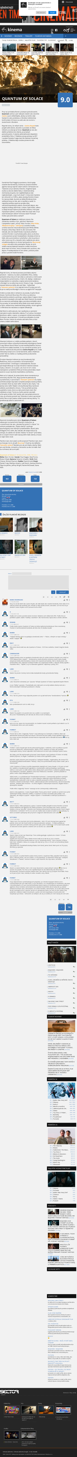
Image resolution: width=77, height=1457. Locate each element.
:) (53, 592)
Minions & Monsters (59, 1154)
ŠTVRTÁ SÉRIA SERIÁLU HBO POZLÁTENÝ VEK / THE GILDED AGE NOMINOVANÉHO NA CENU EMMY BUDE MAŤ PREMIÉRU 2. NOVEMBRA (61, 1055)
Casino (4, 116)
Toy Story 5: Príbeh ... (60, 1113)
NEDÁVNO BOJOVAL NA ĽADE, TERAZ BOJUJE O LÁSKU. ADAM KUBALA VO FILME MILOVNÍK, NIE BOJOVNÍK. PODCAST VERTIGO (61, 1214)
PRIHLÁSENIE (69, 2)
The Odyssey (57, 1146)
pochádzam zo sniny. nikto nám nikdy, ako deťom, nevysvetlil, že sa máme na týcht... (60, 1357)
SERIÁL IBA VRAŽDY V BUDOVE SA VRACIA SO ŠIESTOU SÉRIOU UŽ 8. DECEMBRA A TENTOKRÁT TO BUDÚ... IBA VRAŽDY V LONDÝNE (60, 1046)
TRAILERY (28, 36)
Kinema (7, 475)
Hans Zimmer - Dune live (11, 1442)
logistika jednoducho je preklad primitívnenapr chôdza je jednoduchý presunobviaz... (61, 1332)
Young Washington (59, 1160)
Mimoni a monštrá (59, 1106)
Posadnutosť (57, 1117)
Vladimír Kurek (32, 472)
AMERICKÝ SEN (20, 555)
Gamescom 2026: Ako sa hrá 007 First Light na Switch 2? (28, 1418)
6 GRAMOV (4, 533)
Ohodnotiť (21, 484)
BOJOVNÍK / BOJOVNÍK (33, 534)
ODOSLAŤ (62, 592)
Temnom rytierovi (8, 287)
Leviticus (56, 1194)
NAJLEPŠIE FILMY (30, 40)
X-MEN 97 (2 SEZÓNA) (55, 1011)
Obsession (56, 1164)
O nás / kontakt (33, 1452)
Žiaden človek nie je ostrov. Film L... (66, 53)
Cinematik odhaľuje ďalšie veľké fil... (37, 53)
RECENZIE (18, 36)
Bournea (21, 443)
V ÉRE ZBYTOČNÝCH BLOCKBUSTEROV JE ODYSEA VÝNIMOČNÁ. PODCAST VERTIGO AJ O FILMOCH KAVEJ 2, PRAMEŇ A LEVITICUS (61, 1260)
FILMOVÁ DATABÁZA (43, 36)
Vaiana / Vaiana (58, 1199)
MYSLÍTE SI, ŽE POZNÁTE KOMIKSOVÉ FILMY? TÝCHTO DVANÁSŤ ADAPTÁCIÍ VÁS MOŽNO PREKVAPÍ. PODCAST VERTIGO (61, 1248)
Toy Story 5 (57, 1152)
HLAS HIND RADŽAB (54, 1313)
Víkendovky (42, 1417)
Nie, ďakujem (41, 13)
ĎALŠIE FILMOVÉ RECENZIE (14, 514)
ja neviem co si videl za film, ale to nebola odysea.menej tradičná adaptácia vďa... (59, 1374)
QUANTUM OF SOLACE (12, 490)
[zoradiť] (68, 597)
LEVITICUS (51, 965)
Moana (55, 1148)
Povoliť (52, 13)
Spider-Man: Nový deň (60, 1100)
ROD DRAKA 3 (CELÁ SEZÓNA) (58, 1006)
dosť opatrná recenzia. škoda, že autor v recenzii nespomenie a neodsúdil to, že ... (59, 1315)
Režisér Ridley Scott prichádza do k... (8, 53)
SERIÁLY (20, 40)
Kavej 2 (55, 1104)
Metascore (21, 475)
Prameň (55, 1201)
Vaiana (55, 1110)
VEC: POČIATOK (53, 1324)
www (9, 501)
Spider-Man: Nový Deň (60, 1192)
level (4, 605)
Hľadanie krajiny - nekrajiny (12, 226)
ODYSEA (50, 1378)
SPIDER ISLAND (53, 1307)
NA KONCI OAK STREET (5, 556)
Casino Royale (30, 126)
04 (56, 597)
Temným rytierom (27, 380)
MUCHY (17, 533)
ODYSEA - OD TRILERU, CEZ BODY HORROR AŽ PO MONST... (59, 1370)
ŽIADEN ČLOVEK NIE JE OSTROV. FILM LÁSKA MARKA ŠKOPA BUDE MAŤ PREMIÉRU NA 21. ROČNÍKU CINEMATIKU (60, 1071)
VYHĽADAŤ (61, 40)
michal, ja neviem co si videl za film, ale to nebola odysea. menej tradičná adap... (59, 1380)
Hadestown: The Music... (61, 1150)
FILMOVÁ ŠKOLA (12, 40)
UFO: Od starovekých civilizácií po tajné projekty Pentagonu (29, 1443)
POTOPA (51, 1355)
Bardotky (56, 1115)
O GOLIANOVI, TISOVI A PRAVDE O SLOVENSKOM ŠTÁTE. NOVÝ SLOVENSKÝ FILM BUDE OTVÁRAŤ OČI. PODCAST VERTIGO (61, 1237)
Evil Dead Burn (57, 1156)
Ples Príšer (35, 223)
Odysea (55, 1102)
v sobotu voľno (52, 1321)
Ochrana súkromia (8, 1452)
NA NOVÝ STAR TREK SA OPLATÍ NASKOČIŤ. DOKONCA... (58, 1362)
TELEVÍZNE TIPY (42, 40)
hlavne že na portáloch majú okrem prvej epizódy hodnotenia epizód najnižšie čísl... (60, 1366)
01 (43, 597)
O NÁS (71, 40)
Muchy (55, 1197)
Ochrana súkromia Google (21, 1452)
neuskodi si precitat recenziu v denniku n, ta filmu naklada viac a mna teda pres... (60, 1351)
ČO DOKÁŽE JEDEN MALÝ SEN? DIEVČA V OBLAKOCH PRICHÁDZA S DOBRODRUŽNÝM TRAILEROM (61, 1063)
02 (47, 597)
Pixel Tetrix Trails (9, 1417)
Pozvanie (56, 1119)
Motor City (56, 1162)
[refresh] (64, 597)
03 (52, 597)
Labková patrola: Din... (60, 1108)
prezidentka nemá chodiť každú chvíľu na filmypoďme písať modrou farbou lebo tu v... (60, 1326)
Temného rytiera (6, 445)
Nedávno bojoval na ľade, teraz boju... (52, 53)
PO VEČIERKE (52, 975)
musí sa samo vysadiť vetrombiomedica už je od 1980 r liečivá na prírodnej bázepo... (60, 1345)
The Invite (56, 1158)
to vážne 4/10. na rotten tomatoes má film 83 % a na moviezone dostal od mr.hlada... (61, 1303)
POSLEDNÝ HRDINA (54, 1330)
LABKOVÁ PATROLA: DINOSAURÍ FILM (60, 1319)
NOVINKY (8, 36)
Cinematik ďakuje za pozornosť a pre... (23, 53)
